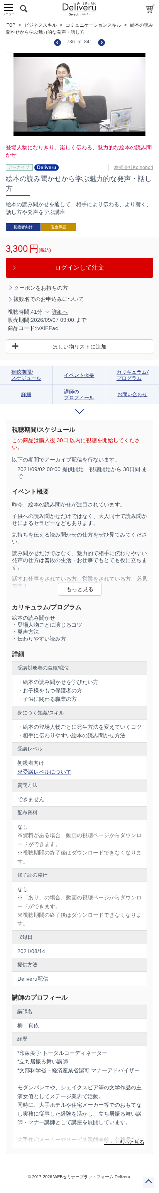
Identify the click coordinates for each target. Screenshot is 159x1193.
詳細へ (60, 312)
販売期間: (19, 320)
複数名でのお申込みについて (49, 299)
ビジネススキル (40, 25)
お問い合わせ (132, 394)
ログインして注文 (79, 267)
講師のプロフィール (79, 395)
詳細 (26, 394)
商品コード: (22, 328)
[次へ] (101, 42)
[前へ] (57, 42)
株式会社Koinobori (133, 167)
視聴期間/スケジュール (26, 375)
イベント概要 (79, 375)
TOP (11, 25)
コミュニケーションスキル (93, 25)
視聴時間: (19, 312)
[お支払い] (151, 8)
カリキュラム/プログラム (133, 375)
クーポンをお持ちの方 (41, 288)
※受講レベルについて (44, 772)
